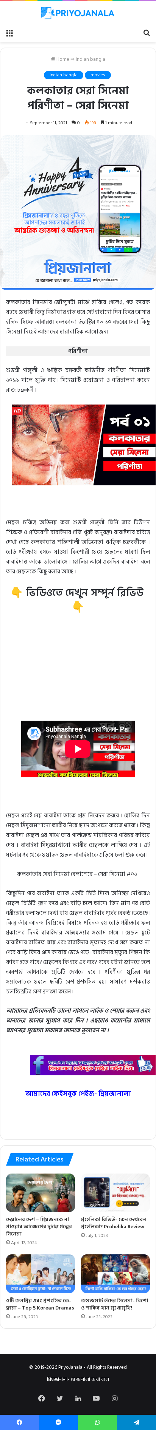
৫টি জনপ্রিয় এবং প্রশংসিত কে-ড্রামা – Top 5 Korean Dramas (40, 1304)
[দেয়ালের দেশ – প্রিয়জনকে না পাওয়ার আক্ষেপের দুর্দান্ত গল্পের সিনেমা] (40, 1193)
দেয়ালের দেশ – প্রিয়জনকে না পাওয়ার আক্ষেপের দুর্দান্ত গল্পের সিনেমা (39, 1226)
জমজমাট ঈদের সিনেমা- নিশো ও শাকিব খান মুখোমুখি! (114, 1304)
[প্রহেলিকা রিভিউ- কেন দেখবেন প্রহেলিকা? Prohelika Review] (115, 1193)
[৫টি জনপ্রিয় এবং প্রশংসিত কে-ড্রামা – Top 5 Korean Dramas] (40, 1273)
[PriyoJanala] (78, 13)
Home (62, 59)
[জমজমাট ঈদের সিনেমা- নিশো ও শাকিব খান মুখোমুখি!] (115, 1273)
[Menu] (9, 32)
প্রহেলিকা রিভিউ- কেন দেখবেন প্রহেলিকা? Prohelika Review (113, 1223)
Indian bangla (90, 59)
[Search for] (146, 32)
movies (97, 75)
